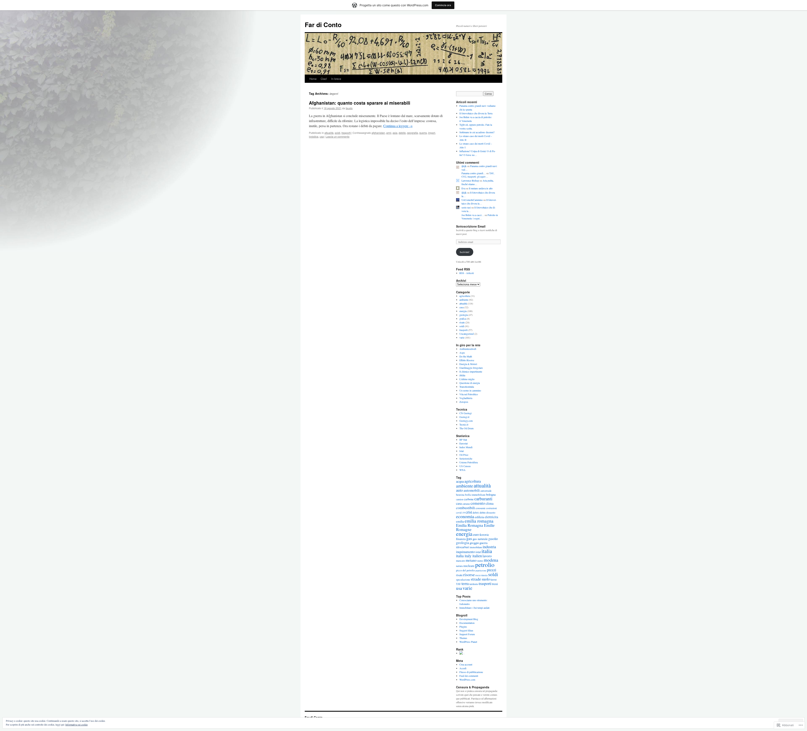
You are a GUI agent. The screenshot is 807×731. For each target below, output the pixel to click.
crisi (468, 512)
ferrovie (484, 534)
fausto (349, 108)
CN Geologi (465, 413)
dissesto (490, 512)
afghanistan (378, 132)
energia (463, 311)
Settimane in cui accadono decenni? (476, 132)
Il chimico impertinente (470, 371)
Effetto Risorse (466, 360)
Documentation (467, 622)
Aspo (462, 352)
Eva (463, 188)
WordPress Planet (468, 641)
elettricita (491, 517)
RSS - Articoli (466, 273)
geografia (412, 132)
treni (495, 584)
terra (465, 583)
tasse (494, 579)
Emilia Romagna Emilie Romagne (475, 527)
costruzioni (491, 508)
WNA (462, 470)
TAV (458, 584)
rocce (478, 575)
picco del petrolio (465, 570)
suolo (486, 579)
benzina (460, 495)
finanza (461, 539)
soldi (337, 132)
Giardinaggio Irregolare (471, 367)
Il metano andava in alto (481, 188)
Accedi (462, 668)
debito (402, 132)
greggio (474, 543)
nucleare (469, 566)
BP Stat (463, 439)
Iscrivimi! (464, 252)
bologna (491, 495)
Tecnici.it (463, 424)
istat (478, 552)
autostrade (486, 491)
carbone (469, 499)
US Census (465, 466)
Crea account (465, 664)
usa (322, 136)
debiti (476, 512)
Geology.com (466, 420)
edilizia (479, 517)
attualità (329, 132)
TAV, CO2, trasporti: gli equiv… (478, 174)
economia (465, 516)
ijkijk (464, 166)
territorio (473, 584)
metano (471, 560)
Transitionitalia (466, 386)
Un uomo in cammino (470, 390)
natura (459, 566)
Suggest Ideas (466, 630)
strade (476, 579)
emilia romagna (479, 521)
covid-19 (460, 512)
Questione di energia (469, 383)
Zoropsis (463, 401)
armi (388, 132)
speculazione (463, 579)
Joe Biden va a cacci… (473, 215)
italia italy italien (469, 555)
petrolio (484, 564)
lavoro (487, 555)
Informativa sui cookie (76, 724)
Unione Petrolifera (468, 462)
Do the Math (465, 356)
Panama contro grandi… (474, 173)
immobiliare (476, 547)
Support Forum (467, 634)
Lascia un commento (337, 136)
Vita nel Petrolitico (468, 394)
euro (476, 534)
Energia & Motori (468, 364)
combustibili (465, 507)
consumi (480, 508)
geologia (463, 314)
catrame (466, 503)
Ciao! (324, 79)
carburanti (483, 498)
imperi (431, 132)
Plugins (463, 626)
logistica (313, 136)
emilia (460, 521)
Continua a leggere (398, 126)
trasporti (346, 132)
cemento (478, 503)
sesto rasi (466, 207)
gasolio (493, 538)
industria (489, 546)
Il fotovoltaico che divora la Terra (475, 113)
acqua (460, 481)
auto (459, 490)
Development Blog (468, 619)
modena (491, 560)
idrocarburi (462, 547)
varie (461, 337)
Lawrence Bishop (470, 180)
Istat (461, 451)
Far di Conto (323, 24)
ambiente (463, 299)
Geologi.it (464, 417)
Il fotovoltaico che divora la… (479, 201)
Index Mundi (465, 447)
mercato (460, 560)
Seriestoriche (465, 458)
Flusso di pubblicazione (471, 672)
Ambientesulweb (467, 348)
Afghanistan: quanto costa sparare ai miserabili (359, 103)
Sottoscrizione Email (470, 226)
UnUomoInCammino (472, 200)
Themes (463, 638)
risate (462, 322)
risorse (469, 574)
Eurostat (463, 443)
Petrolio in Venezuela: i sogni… (480, 216)
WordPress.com (467, 679)
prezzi (491, 569)
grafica (462, 318)
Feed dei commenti (468, 675)
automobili (472, 490)
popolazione (481, 570)
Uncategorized (466, 333)
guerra (423, 132)
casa (461, 307)
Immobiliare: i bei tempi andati (474, 607)
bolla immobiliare (475, 495)
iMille (462, 375)
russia (484, 575)
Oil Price (463, 454)
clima (489, 503)
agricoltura (464, 296)
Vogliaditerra (465, 398)
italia (486, 551)
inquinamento (465, 551)
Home (312, 79)
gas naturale (480, 539)
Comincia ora (443, 5)
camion (459, 499)
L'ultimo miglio (467, 379)
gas (469, 538)
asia (395, 132)
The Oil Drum (466, 428)
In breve (336, 79)
